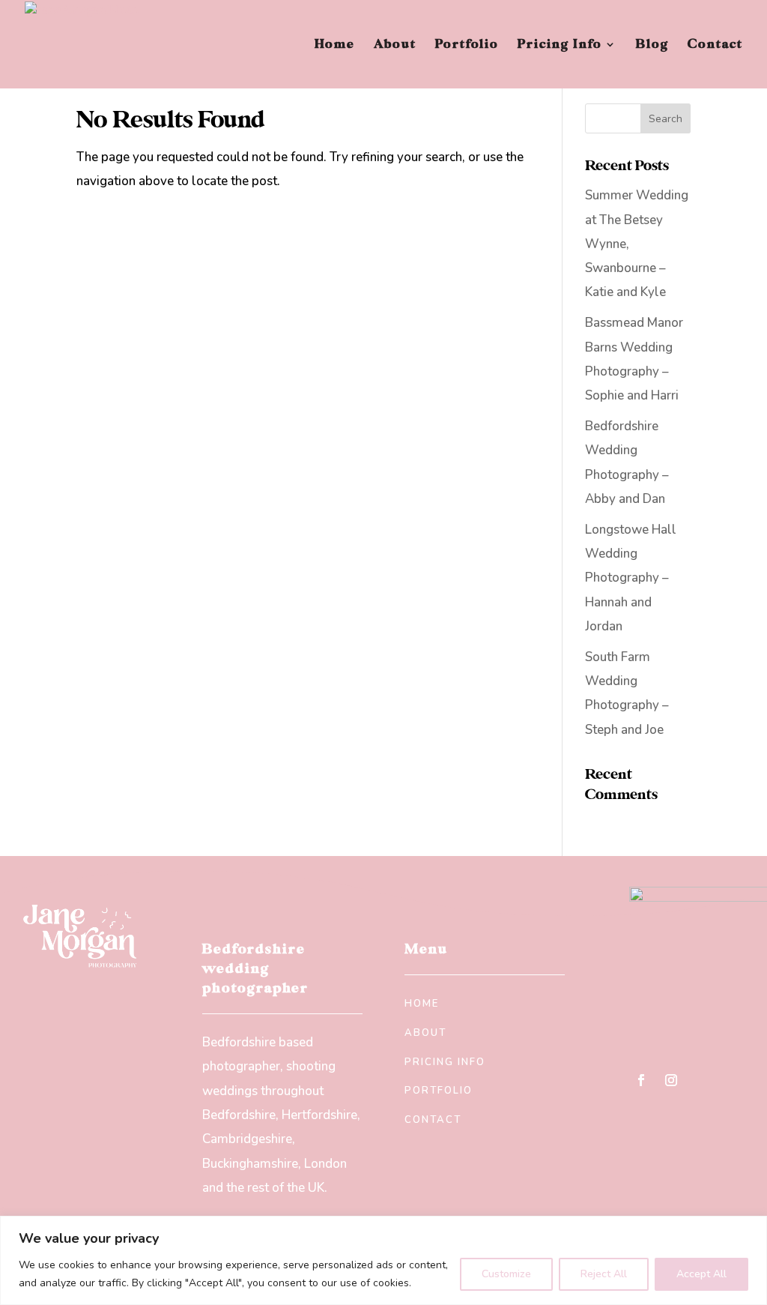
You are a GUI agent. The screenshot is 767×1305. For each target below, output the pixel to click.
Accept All (701, 1274)
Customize (506, 1274)
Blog (652, 45)
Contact (715, 45)
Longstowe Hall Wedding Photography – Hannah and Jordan (630, 578)
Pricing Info (560, 45)
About (395, 45)
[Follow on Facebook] (641, 1080)
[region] (383, 1260)
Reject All (603, 1274)
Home (335, 45)
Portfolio (467, 45)
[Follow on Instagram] (671, 1080)
